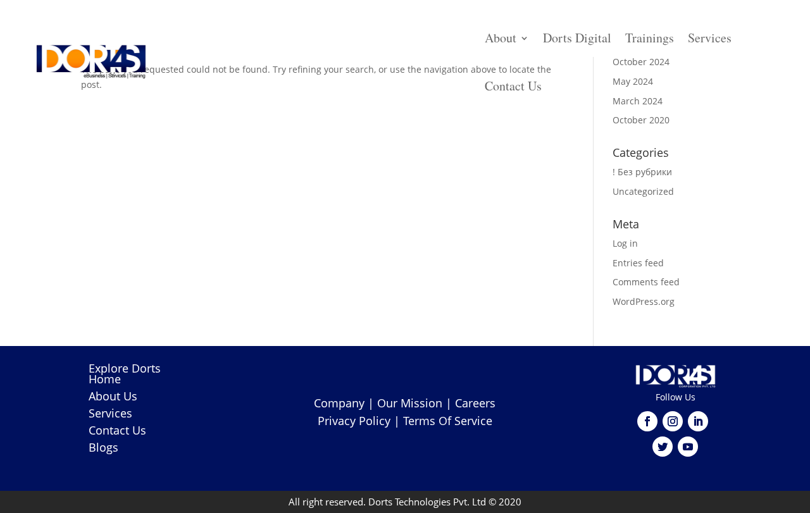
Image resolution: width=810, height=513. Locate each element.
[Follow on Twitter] (662, 446)
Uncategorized (643, 191)
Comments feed (646, 282)
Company (339, 403)
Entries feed (638, 263)
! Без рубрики (642, 172)
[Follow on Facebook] (647, 421)
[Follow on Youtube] (688, 446)
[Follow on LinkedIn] (698, 421)
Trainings (649, 37)
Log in (625, 243)
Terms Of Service (447, 420)
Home (105, 378)
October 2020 (641, 120)
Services (710, 37)
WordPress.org (644, 301)
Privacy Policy (354, 420)
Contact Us (513, 85)
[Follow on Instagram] (673, 421)
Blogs (103, 447)
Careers (475, 403)
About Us (113, 396)
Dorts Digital (577, 37)
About (500, 37)
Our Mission (409, 403)
